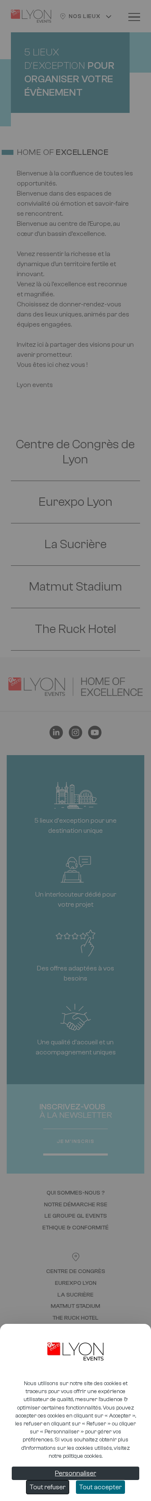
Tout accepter (100, 1487)
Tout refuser (47, 1487)
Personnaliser (75, 1473)
